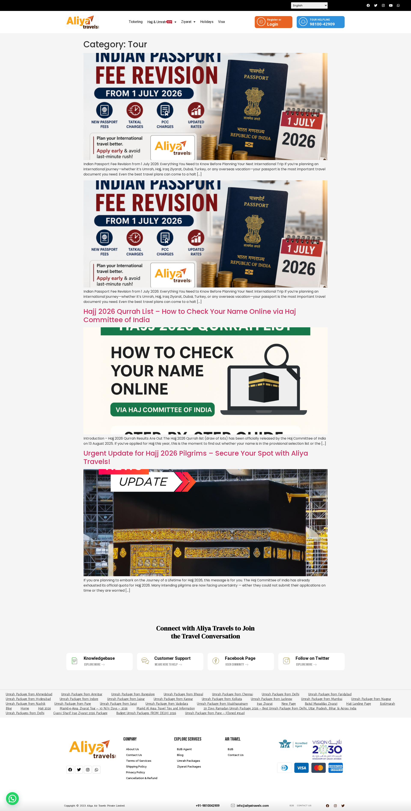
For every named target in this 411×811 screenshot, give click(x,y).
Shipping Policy (136, 766)
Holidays (206, 22)
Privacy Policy (135, 772)
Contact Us (134, 755)
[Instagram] (383, 5)
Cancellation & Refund (141, 778)
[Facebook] (368, 5)
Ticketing (136, 22)
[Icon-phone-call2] (405, 5)
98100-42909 (322, 24)
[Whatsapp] (398, 5)
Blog (180, 755)
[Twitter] (375, 5)
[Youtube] (390, 5)
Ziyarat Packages (189, 766)
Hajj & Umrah (156, 22)
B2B (230, 749)
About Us (132, 749)
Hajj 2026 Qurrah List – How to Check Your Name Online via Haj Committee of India (189, 315)
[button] (162, 22)
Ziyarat (186, 22)
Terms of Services (138, 760)
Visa (221, 22)
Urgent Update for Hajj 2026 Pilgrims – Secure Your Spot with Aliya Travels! (195, 457)
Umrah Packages (188, 760)
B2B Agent (184, 749)
